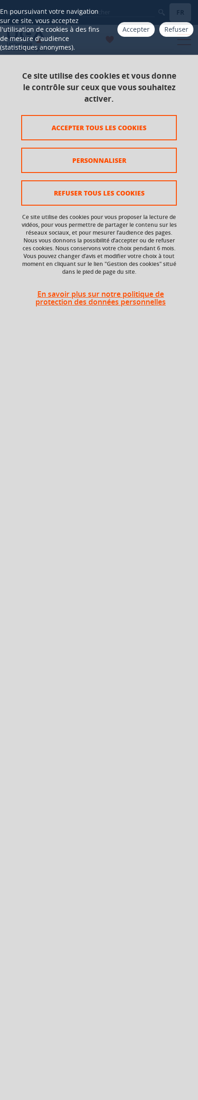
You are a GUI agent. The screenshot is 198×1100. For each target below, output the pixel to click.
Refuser (176, 29)
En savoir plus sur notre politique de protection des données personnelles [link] (100, 298)
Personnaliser (99, 160)
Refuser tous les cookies (99, 192)
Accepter (136, 29)
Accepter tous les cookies (99, 127)
